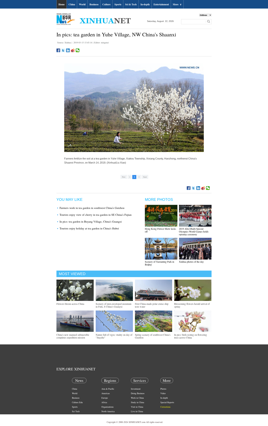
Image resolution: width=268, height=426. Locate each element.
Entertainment (161, 4)
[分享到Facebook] (58, 50)
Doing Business (137, 393)
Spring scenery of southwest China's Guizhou (152, 336)
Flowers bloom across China (70, 303)
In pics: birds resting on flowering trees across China (190, 336)
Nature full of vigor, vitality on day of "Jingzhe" (114, 336)
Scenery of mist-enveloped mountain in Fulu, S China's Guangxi (113, 305)
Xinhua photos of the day (191, 261)
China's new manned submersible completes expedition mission (72, 336)
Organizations (107, 406)
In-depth (145, 4)
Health (75, 415)
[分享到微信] (78, 50)
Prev (123, 177)
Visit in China (137, 406)
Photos (163, 388)
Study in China (137, 402)
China (72, 4)
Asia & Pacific (107, 388)
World (82, 4)
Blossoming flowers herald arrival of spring (192, 305)
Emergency (136, 415)
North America (108, 411)
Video (163, 393)
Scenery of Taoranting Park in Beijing (159, 263)
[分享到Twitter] (63, 50)
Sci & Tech (131, 4)
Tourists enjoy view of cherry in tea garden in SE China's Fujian (96, 214)
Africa (104, 402)
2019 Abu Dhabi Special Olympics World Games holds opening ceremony (193, 231)
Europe (104, 397)
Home (61, 4)
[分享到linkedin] (68, 50)
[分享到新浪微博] (73, 50)
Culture (106, 4)
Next (145, 177)
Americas (105, 393)
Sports (117, 4)
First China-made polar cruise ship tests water (151, 305)
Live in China (137, 411)
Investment (136, 388)
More (177, 4)
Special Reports (167, 402)
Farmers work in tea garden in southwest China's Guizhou (92, 208)
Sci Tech (76, 411)
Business (93, 4)
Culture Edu (77, 402)
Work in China (137, 397)
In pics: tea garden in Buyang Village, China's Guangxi (91, 221)
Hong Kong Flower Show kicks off (160, 230)
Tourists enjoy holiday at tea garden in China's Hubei (89, 228)
